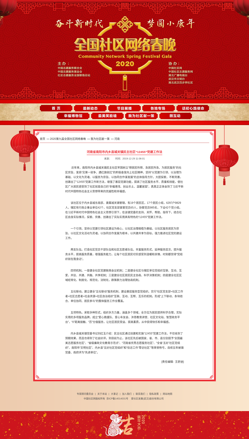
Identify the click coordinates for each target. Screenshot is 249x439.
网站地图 (167, 393)
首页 (58, 108)
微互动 (174, 116)
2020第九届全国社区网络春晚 (68, 138)
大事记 (114, 393)
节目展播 (124, 108)
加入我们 (127, 393)
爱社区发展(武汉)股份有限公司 (147, 398)
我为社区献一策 (141, 116)
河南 (117, 138)
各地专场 (157, 108)
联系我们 (140, 393)
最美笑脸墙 (108, 116)
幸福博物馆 (74, 116)
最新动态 (91, 108)
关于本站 (102, 393)
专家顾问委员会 (85, 393)
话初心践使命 (191, 108)
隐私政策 (154, 393)
